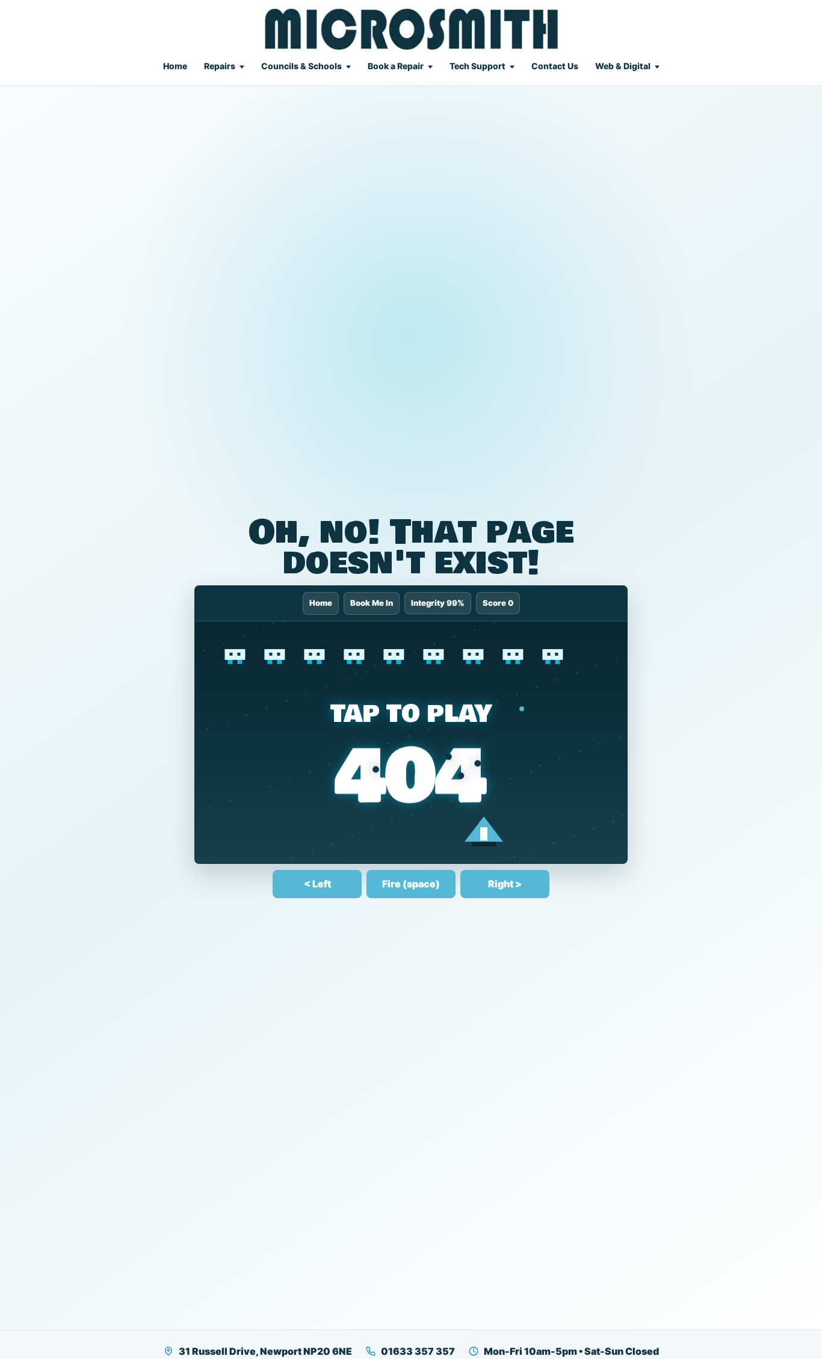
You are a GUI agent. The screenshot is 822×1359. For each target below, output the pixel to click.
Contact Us (554, 66)
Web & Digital (622, 66)
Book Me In (371, 603)
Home (175, 66)
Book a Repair (396, 66)
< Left (317, 884)
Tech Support (477, 66)
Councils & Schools (301, 66)
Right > (505, 884)
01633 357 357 (418, 1351)
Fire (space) (411, 884)
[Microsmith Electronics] (411, 29)
